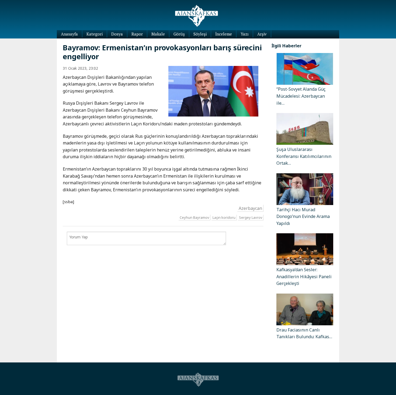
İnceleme (223, 34)
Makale (158, 34)
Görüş (179, 34)
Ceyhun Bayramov (194, 217)
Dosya (117, 34)
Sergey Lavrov (250, 217)
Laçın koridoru (224, 217)
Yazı (245, 34)
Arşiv (262, 34)
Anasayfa (69, 34)
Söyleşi (200, 34)
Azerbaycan (250, 208)
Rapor (137, 34)
